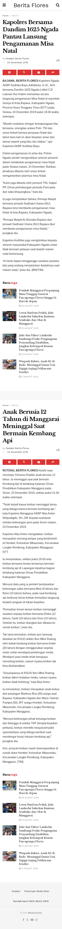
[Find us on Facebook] (23, 920)
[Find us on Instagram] (36, 920)
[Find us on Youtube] (32, 920)
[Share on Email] (38, 72)
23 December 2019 (17, 452)
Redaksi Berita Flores (17, 58)
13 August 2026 (29, 376)
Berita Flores (30, 5)
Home (6, 15)
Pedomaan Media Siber (36, 891)
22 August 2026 (30, 328)
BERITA (15, 15)
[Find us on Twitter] (27, 920)
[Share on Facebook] (10, 72)
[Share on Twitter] (24, 72)
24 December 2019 (17, 62)
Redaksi (16, 891)
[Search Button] (57, 5)
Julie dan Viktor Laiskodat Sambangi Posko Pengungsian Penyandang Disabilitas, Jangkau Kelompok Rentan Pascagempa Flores (38, 342)
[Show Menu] (4, 5)
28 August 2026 (30, 306)
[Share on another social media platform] (52, 72)
